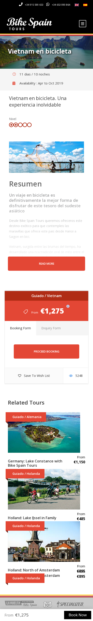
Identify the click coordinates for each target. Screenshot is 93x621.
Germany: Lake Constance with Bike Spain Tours (35, 463)
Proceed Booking (46, 351)
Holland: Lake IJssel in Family (32, 517)
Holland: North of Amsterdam (34, 570)
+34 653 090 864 (61, 4)
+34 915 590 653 (34, 4)
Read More (46, 264)
